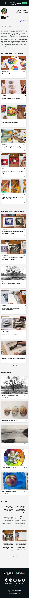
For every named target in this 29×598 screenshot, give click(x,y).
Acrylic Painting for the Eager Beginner (13, 147)
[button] (3, 3)
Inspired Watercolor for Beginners (11, 98)
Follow (25, 20)
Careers (11, 583)
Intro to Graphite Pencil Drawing (11, 283)
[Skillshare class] (13, 63)
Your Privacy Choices (13, 590)
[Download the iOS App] (8, 573)
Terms (14, 585)
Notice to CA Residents (14, 592)
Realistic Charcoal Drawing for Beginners (13, 358)
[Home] (13, 3)
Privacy (21, 583)
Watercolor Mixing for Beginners (11, 74)
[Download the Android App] (20, 573)
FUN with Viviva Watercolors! (10, 122)
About (6, 583)
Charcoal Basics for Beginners (10, 334)
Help (16, 583)
